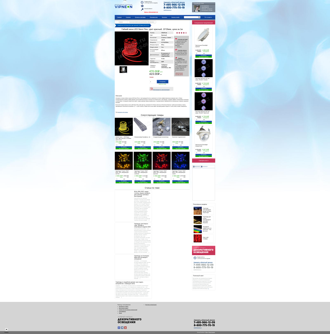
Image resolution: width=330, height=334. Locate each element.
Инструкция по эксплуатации (161, 89)
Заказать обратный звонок (174, 2)
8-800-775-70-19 (174, 7)
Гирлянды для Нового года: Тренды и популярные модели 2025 (142, 225)
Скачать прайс (175, 17)
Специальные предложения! (203, 23)
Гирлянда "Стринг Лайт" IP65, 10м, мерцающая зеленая (141, 172)
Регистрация (212, 332)
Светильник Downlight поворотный (201, 145)
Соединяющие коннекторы (161, 137)
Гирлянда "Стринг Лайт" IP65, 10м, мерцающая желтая (122, 172)
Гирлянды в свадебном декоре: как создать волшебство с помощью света (129, 282)
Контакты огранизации (150, 304)
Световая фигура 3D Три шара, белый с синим (202, 79)
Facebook (205, 166)
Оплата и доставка (140, 17)
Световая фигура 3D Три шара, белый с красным (202, 112)
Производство (154, 17)
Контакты (164, 17)
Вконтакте (197, 166)
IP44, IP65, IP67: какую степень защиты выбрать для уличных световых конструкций (142, 194)
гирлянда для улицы (123, 112)
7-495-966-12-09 (174, 5)
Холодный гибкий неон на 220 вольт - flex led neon (141, 22)
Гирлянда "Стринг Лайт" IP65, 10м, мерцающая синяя (179, 172)
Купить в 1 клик (162, 84)
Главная (119, 17)
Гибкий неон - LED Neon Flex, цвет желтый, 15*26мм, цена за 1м (123, 138)
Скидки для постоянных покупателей (128, 309)
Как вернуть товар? (123, 306)
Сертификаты (122, 311)
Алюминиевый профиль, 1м (142, 137)
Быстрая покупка (203, 56)
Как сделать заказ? (123, 308)
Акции (120, 313)
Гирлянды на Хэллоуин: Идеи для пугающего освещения (141, 257)
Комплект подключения (178, 137)
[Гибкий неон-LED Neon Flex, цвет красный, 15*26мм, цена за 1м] (132, 65)
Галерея (128, 17)
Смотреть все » (204, 160)
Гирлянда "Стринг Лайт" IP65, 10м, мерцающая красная (160, 172)
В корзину (203, 55)
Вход (206, 332)
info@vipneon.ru (167, 10)
